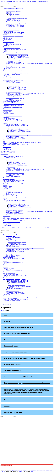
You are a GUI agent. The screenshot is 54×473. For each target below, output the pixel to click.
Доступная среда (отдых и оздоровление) (15, 66)
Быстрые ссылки (4, 154)
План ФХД (7, 406)
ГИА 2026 (5, 76)
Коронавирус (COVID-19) (9, 31)
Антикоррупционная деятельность (11, 30)
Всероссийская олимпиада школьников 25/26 (13, 36)
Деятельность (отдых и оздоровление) (14, 62)
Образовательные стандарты (14, 17)
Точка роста (8, 43)
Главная (5, 37)
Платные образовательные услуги (13, 24)
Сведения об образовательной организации (13, 8)
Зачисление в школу (7, 38)
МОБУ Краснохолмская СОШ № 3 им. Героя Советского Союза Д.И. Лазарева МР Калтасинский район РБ (25, 1)
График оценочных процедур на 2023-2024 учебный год (20, 376)
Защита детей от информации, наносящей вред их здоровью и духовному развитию (22, 70)
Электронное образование (14, 14)
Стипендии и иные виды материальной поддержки (17, 22)
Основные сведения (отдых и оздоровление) (18, 55)
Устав (5, 315)
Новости (5, 50)
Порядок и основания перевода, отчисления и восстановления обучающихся (27, 383)
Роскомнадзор (6, 45)
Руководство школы (10, 19)
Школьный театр (7, 75)
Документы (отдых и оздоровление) (16, 56)
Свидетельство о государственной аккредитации (18, 327)
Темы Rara (20, 471)
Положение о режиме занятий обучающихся (17, 333)
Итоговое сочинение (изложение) (10, 71)
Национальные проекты (8, 42)
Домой (2, 310)
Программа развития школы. (13, 400)
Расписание (5, 40)
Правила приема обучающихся (13, 364)
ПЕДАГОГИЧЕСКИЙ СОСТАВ (13, 20)
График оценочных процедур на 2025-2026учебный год (15, 73)
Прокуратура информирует (9, 46)
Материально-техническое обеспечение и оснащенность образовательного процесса (25, 21)
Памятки (5, 51)
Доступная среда (9, 27)
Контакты (10, 61)
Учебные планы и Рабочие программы (17, 15)
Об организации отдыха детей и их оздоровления (14, 52)
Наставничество (6, 68)
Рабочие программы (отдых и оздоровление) (18, 57)
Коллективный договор (11, 346)
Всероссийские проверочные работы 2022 (12, 33)
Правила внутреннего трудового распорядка (17, 339)
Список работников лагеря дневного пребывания (19, 60)
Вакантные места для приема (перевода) (15, 26)
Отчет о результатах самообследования (15, 352)
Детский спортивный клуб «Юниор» (11, 48)
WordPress (33, 471)
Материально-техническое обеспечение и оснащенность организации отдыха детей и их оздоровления (29, 63)
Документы (8, 12)
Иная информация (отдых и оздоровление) (15, 67)
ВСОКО (5, 34)
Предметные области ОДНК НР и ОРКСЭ (17, 18)
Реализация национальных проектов (14, 44)
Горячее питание (7, 39)
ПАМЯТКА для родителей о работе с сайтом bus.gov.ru (15, 49)
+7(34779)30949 (4, 151)
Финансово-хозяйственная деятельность (15, 25)
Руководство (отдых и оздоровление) (16, 58)
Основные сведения (10, 9)
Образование (9, 13)
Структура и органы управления (13, 11)
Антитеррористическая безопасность (11, 74)
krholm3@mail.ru (11, 151)
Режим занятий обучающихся (12, 370)
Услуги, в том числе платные (12, 64)
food (4, 69)
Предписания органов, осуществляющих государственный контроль (24, 358)
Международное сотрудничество (13, 28)
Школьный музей (7, 77)
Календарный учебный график (13, 412)
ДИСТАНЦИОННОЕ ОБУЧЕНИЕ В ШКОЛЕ (13, 32)
